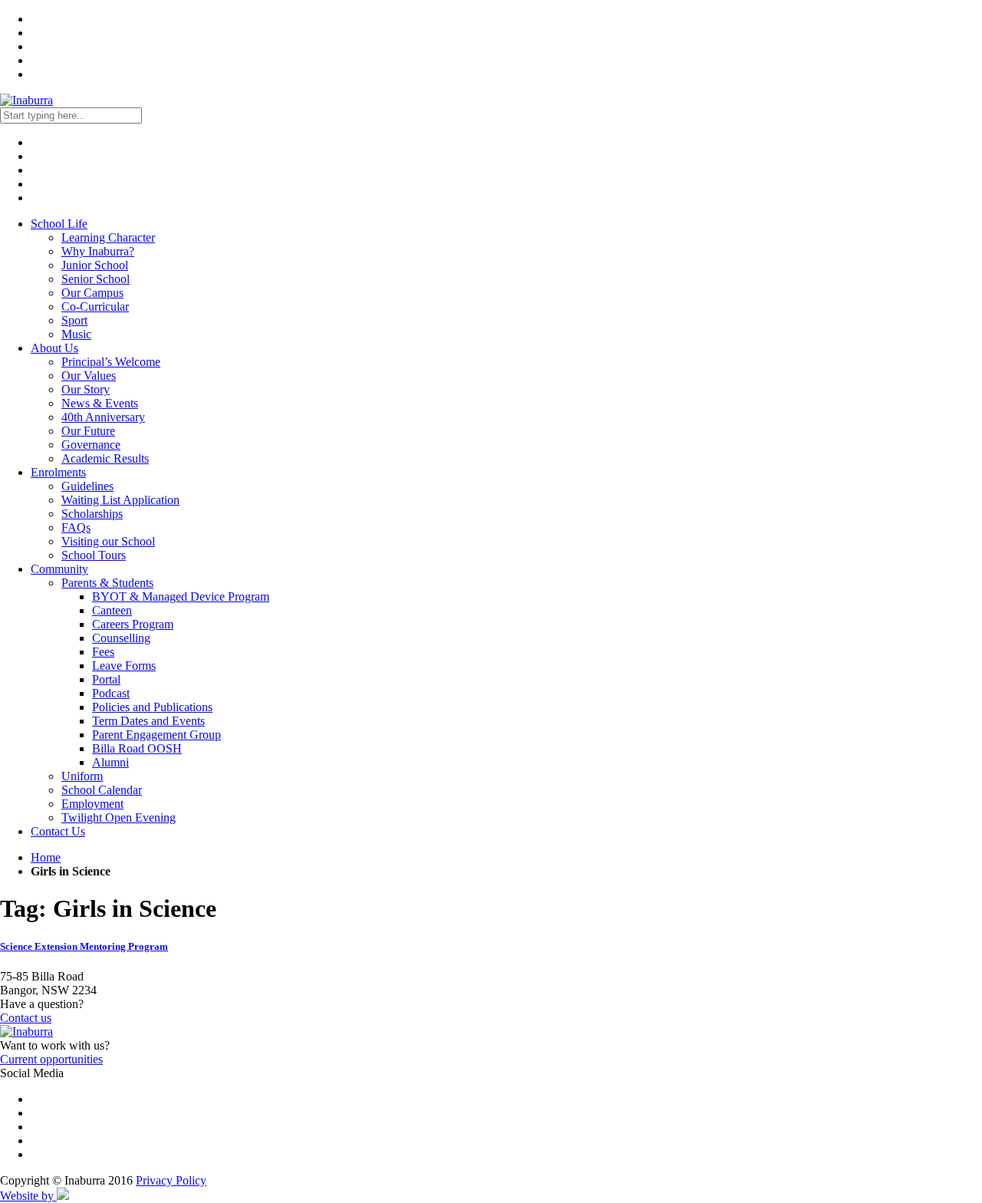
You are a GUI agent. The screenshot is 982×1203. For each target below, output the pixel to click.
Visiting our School (108, 541)
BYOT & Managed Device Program (180, 596)
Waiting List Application (120, 499)
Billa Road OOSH (137, 748)
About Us (54, 347)
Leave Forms (124, 665)
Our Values (88, 375)
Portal (106, 679)
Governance (90, 444)
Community (59, 568)
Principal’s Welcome (110, 361)
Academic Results (105, 458)
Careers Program (132, 624)
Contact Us (58, 831)
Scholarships (92, 513)
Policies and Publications (152, 707)
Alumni (110, 762)
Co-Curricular (95, 306)
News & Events (99, 403)
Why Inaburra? (97, 251)
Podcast (111, 693)
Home (46, 857)
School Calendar (101, 789)
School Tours (93, 555)
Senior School (95, 278)
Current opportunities (51, 1059)
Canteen (112, 610)
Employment (92, 803)
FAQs (76, 527)
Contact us (25, 1017)
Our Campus (92, 292)
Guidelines (87, 486)
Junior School (94, 265)
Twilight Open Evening (118, 817)
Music (76, 334)
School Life (59, 223)
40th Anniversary (103, 417)
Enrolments (58, 472)
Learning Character (108, 237)
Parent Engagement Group (156, 734)
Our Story (85, 389)
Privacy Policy (171, 1180)
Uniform (82, 776)
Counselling (121, 637)
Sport (74, 320)
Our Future (88, 430)
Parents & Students (107, 582)
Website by (28, 1195)
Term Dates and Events (148, 720)
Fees (103, 651)
